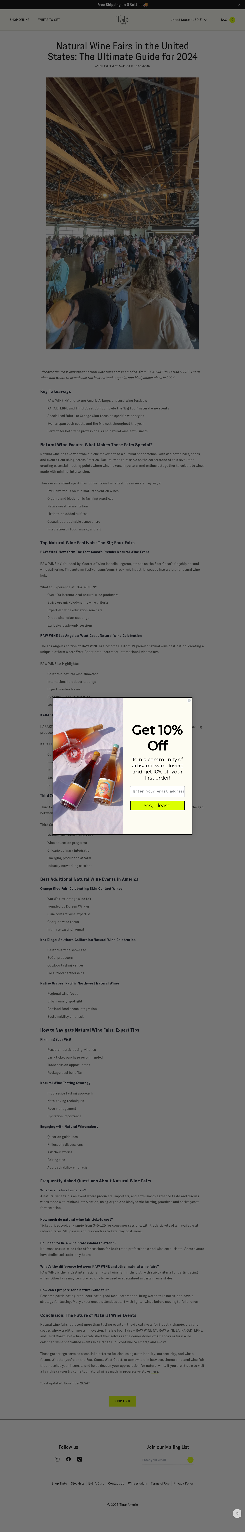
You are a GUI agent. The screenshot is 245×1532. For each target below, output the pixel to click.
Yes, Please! (157, 805)
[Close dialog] (189, 700)
